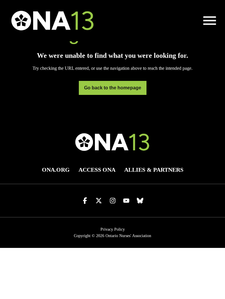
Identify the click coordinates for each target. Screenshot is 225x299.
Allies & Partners (153, 169)
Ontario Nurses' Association (128, 236)
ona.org (56, 169)
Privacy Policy (112, 229)
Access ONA (97, 169)
